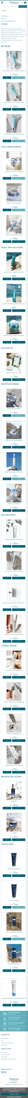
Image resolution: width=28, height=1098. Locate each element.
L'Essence (14, 801)
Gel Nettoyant (14, 900)
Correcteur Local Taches (14, 765)
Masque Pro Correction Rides (14, 272)
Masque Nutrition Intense (14, 235)
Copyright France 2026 (17, 1084)
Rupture (18, 77)
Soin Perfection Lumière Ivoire (14, 134)
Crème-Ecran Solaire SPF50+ (14, 634)
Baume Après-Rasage (14, 869)
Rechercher (23, 6)
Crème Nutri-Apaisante (14, 203)
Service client (4, 1057)
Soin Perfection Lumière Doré (14, 102)
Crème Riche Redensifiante (14, 440)
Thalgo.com (8, 1084)
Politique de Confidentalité (7, 1043)
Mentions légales (5, 1038)
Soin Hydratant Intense (14, 932)
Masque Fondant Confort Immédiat (14, 998)
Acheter (18, 109)
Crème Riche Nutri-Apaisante (14, 171)
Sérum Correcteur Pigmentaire (14, 702)
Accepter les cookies (14, 1094)
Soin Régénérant (14, 964)
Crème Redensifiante (14, 408)
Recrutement (4, 1045)
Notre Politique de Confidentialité (14, 1096)
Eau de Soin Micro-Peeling (14, 571)
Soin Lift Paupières (14, 503)
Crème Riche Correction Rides (14, 335)
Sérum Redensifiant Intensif (14, 472)
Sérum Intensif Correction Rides (14, 304)
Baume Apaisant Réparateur (14, 539)
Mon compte (4, 1052)
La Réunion (14, 1082)
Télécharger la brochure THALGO (8, 1059)
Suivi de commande (5, 1054)
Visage (4, 10)
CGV (2, 1040)
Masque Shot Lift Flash (14, 373)
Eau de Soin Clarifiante (14, 670)
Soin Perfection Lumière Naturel (14, 71)
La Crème (14, 833)
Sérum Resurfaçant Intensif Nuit (14, 603)
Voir (7, 77)
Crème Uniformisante (14, 734)
